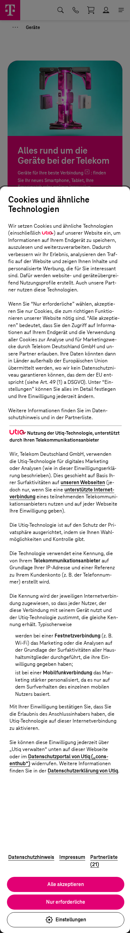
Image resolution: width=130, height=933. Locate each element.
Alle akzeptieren (65, 884)
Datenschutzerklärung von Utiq (83, 770)
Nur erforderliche (65, 902)
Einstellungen (71, 919)
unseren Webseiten (83, 482)
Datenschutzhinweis (31, 857)
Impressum (72, 857)
